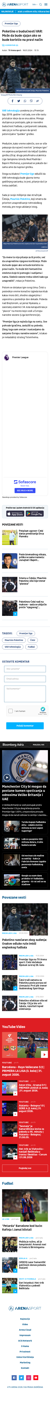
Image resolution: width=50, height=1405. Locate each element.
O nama (25, 1346)
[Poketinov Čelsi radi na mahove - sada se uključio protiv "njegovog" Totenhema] (9, 608)
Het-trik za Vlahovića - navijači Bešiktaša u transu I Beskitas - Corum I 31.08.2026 (33, 1153)
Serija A (23, 1258)
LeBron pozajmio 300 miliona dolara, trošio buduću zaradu (32, 842)
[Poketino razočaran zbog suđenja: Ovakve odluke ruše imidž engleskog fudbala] (25, 919)
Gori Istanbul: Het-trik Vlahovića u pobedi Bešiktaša (31, 1286)
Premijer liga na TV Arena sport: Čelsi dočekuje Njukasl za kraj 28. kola (33, 962)
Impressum (25, 1335)
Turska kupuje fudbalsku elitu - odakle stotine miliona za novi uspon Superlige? (34, 826)
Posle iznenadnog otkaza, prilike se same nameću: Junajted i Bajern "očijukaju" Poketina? (32, 557)
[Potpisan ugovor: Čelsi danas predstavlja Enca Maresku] (9, 537)
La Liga (5, 1219)
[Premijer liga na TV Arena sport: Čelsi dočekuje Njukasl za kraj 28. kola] (9, 962)
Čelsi (32, 640)
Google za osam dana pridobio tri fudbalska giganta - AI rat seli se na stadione (34, 880)
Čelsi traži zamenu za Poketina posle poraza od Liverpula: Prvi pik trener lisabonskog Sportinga (33, 984)
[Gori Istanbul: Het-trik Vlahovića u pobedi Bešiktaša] (9, 1285)
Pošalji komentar (25, 725)
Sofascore (23, 497)
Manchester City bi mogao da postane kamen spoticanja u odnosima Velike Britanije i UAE (24, 793)
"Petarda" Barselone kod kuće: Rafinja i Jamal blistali (22, 1228)
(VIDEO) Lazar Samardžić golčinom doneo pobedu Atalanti (32, 1265)
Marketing (25, 1362)
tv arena (13, 1387)
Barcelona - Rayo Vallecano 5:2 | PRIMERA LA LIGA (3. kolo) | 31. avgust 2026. (23, 1071)
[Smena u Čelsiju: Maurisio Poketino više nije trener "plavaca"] (9, 584)
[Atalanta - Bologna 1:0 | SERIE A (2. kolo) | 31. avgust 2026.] (9, 1108)
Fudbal (31, 647)
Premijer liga (11, 23)
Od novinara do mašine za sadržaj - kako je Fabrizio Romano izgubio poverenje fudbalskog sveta (34, 861)
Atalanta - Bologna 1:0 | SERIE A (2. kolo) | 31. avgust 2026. (32, 1108)
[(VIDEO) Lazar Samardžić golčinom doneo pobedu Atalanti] (9, 1265)
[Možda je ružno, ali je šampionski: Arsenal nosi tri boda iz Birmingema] (9, 1244)
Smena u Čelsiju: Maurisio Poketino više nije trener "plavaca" (32, 581)
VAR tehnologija (11, 110)
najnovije (25, 1319)
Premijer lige (27, 174)
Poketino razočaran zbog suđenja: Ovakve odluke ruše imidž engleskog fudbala (24, 943)
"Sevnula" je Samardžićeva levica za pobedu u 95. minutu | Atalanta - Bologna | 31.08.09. (31, 1132)
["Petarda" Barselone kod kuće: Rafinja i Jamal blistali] (25, 1205)
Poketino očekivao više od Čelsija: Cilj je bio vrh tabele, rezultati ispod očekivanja (33, 1005)
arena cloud (25, 1330)
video (25, 1324)
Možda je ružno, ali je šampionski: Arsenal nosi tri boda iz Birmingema (32, 1244)
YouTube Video (13, 1027)
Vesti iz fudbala (27, 1279)
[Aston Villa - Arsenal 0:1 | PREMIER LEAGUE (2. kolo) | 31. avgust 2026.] (9, 1088)
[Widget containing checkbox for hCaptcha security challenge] (27, 711)
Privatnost (25, 1351)
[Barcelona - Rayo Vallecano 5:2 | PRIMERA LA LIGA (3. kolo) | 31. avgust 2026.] (25, 1045)
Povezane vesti (12, 524)
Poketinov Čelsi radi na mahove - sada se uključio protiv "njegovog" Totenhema (33, 604)
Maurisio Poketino (20, 199)
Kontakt (25, 1368)
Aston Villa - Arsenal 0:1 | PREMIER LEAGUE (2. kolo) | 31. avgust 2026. (33, 1088)
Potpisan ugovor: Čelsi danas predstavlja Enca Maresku (31, 534)
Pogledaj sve (38, 745)
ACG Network (25, 1340)
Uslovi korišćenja (25, 1357)
